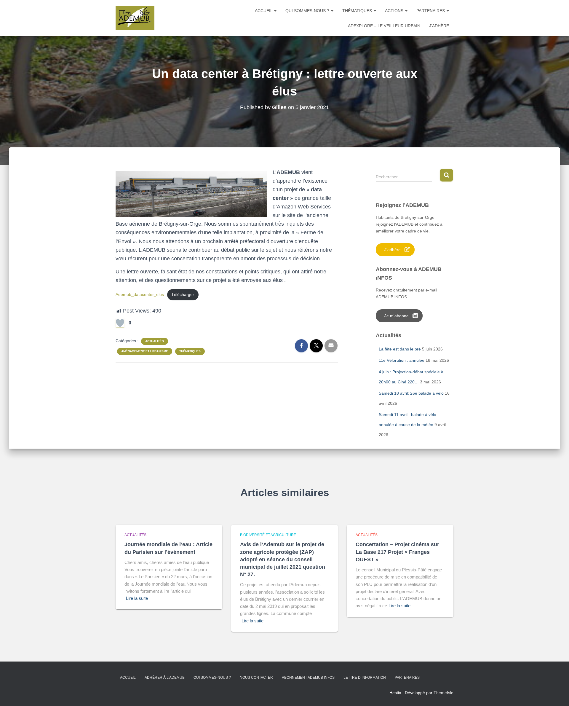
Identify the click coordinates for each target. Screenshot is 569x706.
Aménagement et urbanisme (144, 351)
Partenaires (431, 10)
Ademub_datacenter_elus (140, 294)
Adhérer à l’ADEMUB (165, 677)
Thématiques (357, 10)
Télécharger (182, 294)
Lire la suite (137, 598)
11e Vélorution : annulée (401, 360)
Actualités (154, 341)
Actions (395, 10)
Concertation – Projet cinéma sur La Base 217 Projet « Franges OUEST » (397, 551)
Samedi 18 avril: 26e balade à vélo (411, 393)
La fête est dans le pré (400, 349)
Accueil (264, 10)
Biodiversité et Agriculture (268, 535)
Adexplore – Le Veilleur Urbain (384, 25)
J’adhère (439, 25)
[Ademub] (135, 18)
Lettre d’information (364, 677)
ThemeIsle (443, 692)
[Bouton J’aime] (120, 322)
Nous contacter (256, 677)
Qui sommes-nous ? (307, 10)
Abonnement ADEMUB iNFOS (308, 677)
